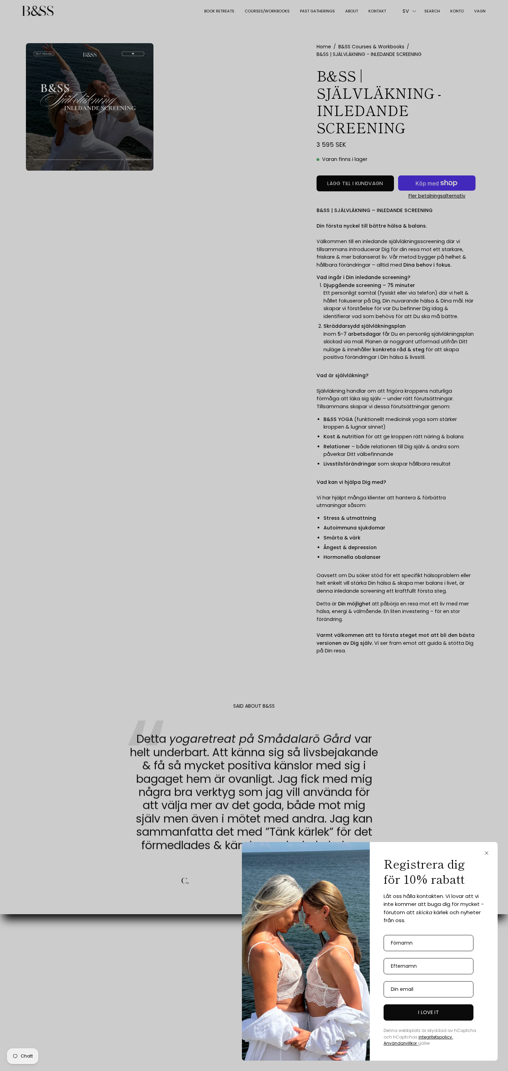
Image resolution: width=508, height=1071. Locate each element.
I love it (428, 1012)
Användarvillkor (401, 1043)
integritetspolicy (435, 1037)
